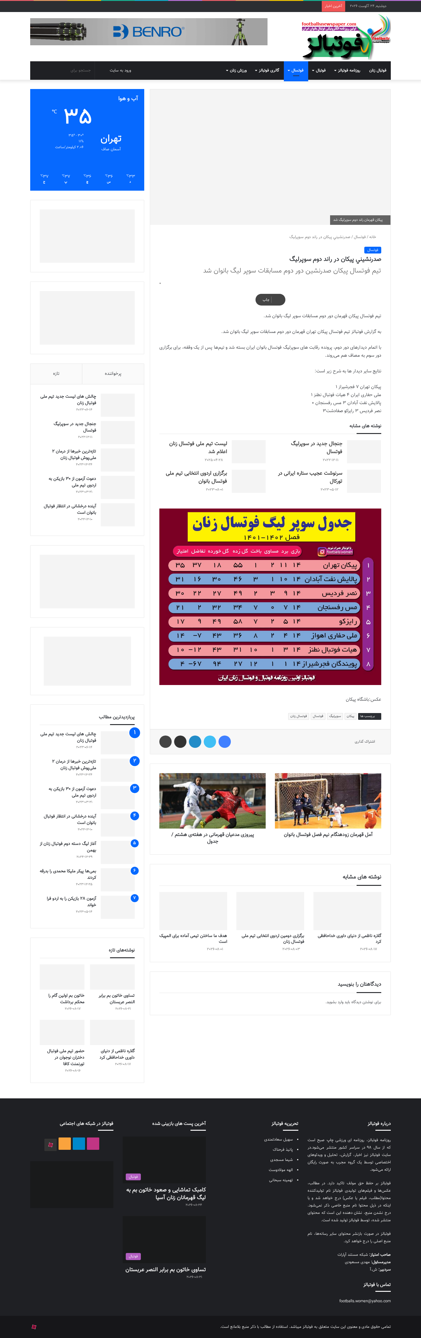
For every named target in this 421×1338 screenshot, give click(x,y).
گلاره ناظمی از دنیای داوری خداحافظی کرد (349, 939)
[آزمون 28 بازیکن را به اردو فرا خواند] (118, 907)
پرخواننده (113, 373)
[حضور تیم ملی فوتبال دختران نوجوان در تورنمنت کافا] (62, 1032)
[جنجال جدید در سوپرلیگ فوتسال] (364, 451)
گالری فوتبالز (269, 70)
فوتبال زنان (377, 70)
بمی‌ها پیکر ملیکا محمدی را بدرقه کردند (68, 874)
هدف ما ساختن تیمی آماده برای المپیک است (193, 939)
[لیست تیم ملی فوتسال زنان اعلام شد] (249, 451)
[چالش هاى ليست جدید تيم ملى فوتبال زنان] (118, 405)
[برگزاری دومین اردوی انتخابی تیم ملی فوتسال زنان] (270, 911)
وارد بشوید (335, 1002)
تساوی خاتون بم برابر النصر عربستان (117, 999)
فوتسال (298, 70)
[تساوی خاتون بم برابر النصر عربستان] (112, 977)
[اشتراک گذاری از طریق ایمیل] (180, 742)
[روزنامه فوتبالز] (345, 37)
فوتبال (321, 70)
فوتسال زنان (298, 716)
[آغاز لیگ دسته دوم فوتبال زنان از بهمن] (118, 852)
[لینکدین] (195, 742)
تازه (56, 373)
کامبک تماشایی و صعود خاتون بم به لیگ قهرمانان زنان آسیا (166, 1194)
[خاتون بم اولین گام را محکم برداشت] (62, 977)
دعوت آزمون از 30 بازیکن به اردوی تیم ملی (72, 482)
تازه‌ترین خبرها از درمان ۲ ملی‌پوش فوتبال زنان (74, 454)
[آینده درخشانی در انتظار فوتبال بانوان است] (118, 514)
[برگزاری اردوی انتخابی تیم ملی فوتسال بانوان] (249, 481)
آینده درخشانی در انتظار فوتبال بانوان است (70, 509)
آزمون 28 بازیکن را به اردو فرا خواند (71, 902)
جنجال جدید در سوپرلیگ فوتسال (75, 427)
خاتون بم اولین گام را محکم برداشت (66, 999)
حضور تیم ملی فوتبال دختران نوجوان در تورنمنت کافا (65, 1058)
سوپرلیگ (335, 716)
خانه (373, 237)
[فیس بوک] (225, 742)
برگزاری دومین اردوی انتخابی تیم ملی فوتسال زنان (273, 939)
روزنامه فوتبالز (349, 70)
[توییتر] (210, 742)
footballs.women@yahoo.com (365, 1301)
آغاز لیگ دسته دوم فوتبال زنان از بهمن (68, 847)
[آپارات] (50, 1145)
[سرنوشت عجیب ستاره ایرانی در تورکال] (364, 481)
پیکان (350, 716)
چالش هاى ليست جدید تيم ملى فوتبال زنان (68, 400)
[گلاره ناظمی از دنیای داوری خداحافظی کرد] (347, 911)
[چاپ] (165, 742)
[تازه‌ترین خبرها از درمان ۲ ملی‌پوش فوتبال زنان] (118, 460)
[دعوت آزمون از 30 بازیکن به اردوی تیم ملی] (118, 487)
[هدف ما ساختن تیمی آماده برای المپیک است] (193, 911)
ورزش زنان (238, 70)
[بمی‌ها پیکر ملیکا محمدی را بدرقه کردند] (118, 879)
